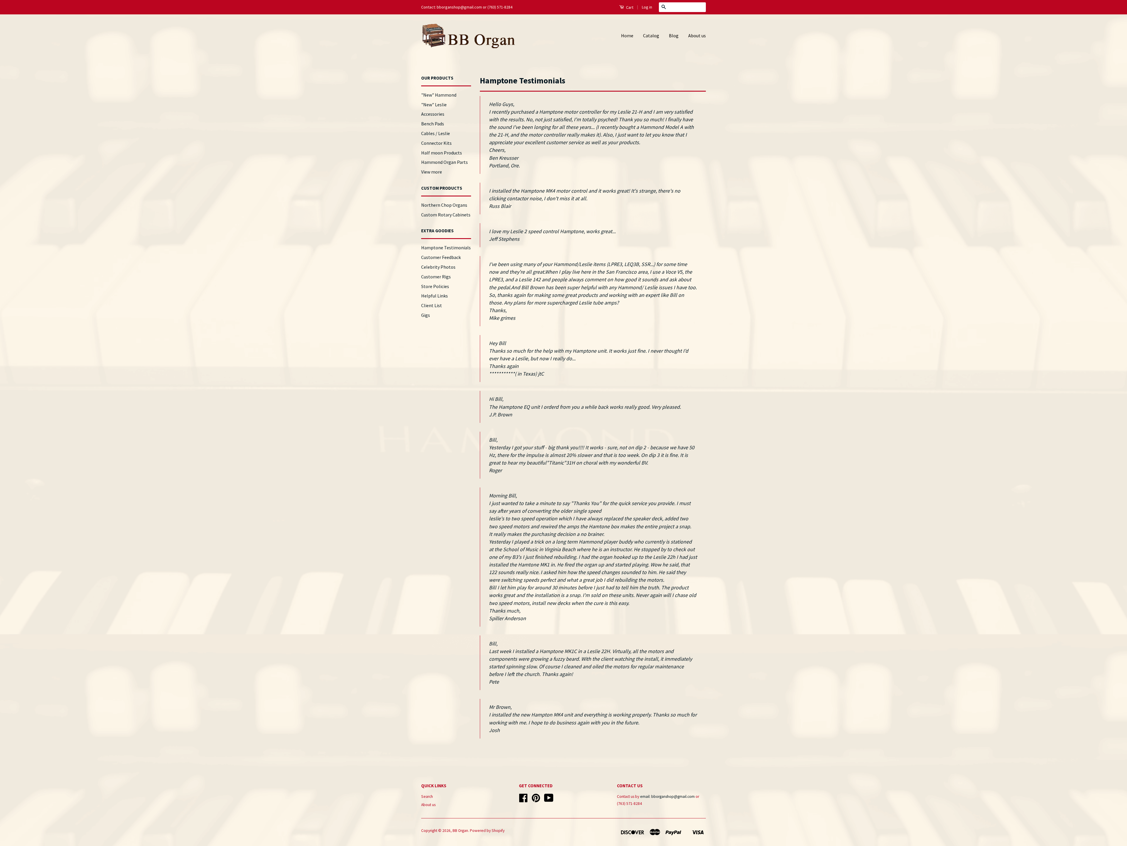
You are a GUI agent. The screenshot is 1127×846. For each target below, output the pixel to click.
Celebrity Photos (438, 267)
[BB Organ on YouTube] (549, 800)
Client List (431, 305)
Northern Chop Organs (444, 205)
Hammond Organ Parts (444, 162)
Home (627, 35)
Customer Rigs (436, 277)
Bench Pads (432, 124)
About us (697, 35)
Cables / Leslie (435, 133)
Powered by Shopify (487, 830)
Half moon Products (441, 153)
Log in (647, 7)
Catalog (651, 35)
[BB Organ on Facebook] (523, 800)
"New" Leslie (434, 104)
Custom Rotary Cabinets (445, 215)
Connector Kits (436, 143)
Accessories (432, 114)
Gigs (425, 315)
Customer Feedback (441, 257)
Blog (674, 35)
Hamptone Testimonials (446, 247)
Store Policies (435, 286)
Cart (629, 7)
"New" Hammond (438, 95)
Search (427, 796)
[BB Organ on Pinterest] (536, 800)
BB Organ (460, 830)
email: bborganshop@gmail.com (667, 796)
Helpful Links (434, 296)
